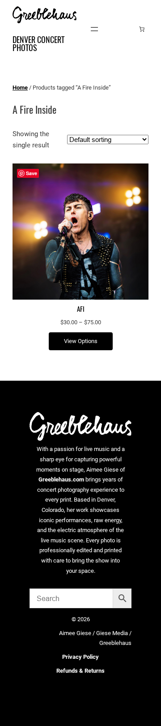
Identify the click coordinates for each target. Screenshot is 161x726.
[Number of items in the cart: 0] (141, 29)
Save (31, 173)
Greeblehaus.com (61, 479)
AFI (81, 309)
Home (20, 87)
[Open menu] (94, 29)
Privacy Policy (80, 656)
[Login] (128, 29)
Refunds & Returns (80, 670)
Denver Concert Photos (38, 43)
